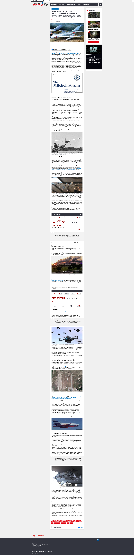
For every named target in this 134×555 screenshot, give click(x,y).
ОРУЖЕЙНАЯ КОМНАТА (71, 4)
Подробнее (78, 549)
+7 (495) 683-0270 (36, 546)
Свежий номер (86, 4)
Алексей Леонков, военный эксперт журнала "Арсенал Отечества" (63, 19)
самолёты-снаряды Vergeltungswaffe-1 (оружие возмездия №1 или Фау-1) (66, 169)
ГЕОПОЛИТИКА (62, 4)
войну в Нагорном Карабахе (65, 359)
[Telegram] (81, 527)
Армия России (54, 4)
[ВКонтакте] (79, 527)
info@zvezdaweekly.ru (37, 545)
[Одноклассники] (80, 527)
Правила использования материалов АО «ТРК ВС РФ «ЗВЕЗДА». (42, 551)
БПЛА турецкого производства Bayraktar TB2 (71, 366)
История (79, 4)
